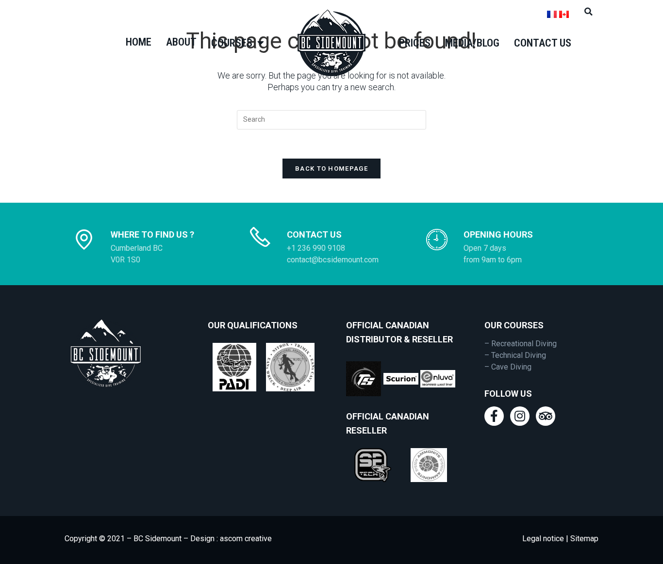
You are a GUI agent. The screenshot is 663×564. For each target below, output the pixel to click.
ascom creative (246, 538)
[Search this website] (331, 119)
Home (138, 42)
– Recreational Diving (520, 343)
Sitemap (583, 538)
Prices (415, 43)
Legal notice (543, 538)
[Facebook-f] (494, 416)
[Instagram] (520, 416)
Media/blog (472, 43)
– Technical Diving (515, 355)
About (181, 42)
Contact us (542, 43)
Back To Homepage (331, 168)
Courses (231, 43)
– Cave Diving (507, 366)
